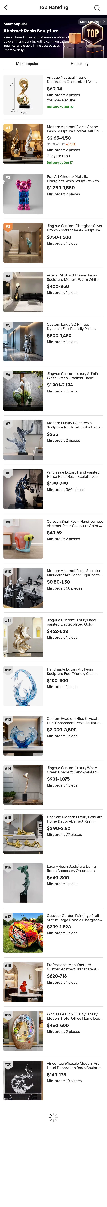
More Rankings (90, 22)
